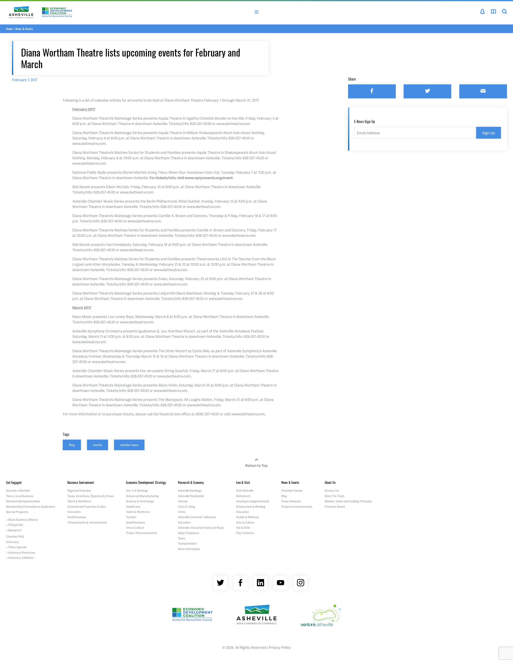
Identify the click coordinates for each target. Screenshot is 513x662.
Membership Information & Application (30, 507)
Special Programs (17, 512)
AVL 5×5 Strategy (137, 490)
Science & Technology (140, 501)
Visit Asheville (244, 490)
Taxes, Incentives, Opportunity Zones (90, 496)
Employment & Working (250, 507)
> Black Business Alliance (22, 520)
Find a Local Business (19, 496)
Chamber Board (335, 507)
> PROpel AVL (15, 525)
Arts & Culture (135, 528)
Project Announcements (141, 533)
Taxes (181, 538)
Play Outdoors (245, 533)
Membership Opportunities (23, 501)
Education (184, 522)
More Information (189, 549)
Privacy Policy (280, 647)
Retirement (243, 496)
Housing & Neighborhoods (252, 501)
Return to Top (256, 465)
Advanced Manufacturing (142, 496)
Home (9, 28)
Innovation (74, 512)
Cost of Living (186, 507)
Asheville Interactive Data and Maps (201, 528)
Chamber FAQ (15, 536)
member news (129, 445)
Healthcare (133, 507)
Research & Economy (191, 482)
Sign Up (488, 132)
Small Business (76, 517)
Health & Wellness (247, 517)
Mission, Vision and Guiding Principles (348, 501)
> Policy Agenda (16, 547)
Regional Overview (79, 490)
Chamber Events (291, 490)
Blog (72, 445)
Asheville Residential (191, 496)
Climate (183, 501)
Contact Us (332, 490)
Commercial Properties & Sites (86, 507)
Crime (182, 512)
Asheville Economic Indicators (197, 517)
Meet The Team (334, 496)
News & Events (24, 28)
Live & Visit (243, 482)
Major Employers (188, 533)
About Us (330, 482)
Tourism (131, 517)
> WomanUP (14, 530)
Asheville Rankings (190, 490)
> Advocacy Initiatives (20, 558)
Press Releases (291, 501)
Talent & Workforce (79, 501)
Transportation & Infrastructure (87, 522)
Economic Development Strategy (146, 482)
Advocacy (12, 542)
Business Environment (80, 482)
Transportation (187, 543)
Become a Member (18, 490)
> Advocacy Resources (20, 552)
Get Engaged (13, 482)
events (97, 445)
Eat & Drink (243, 528)
